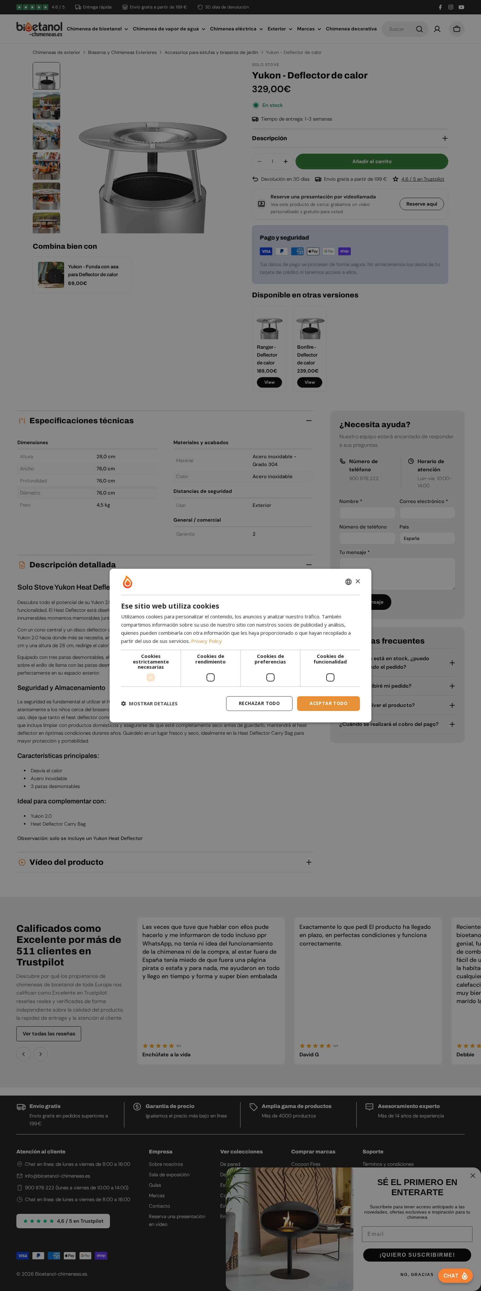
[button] (149, 703)
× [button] (357, 581)
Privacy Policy (206, 641)
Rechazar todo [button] (259, 703)
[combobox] (348, 581)
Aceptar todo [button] (328, 703)
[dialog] (240, 645)
